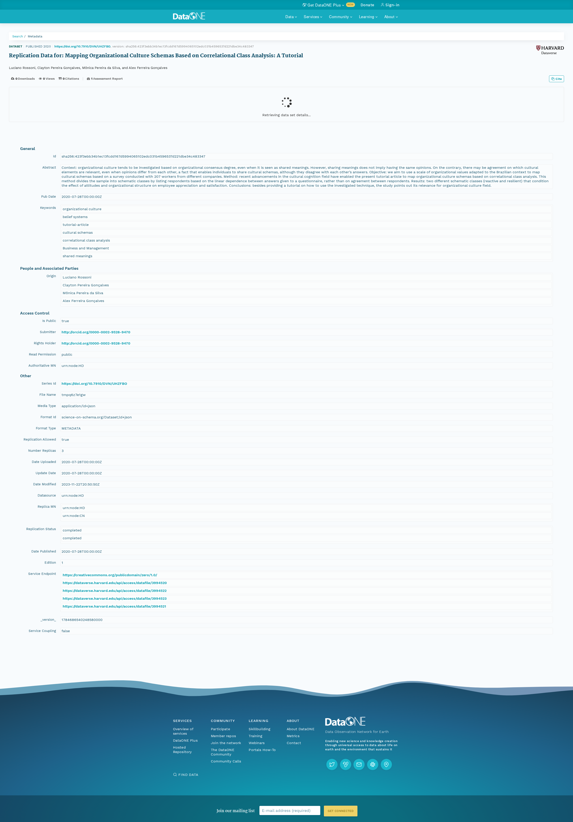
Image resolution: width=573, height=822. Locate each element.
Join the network (226, 743)
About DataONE (300, 729)
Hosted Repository (182, 749)
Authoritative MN (42, 366)
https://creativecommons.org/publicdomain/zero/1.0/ (110, 575)
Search (17, 36)
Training (255, 736)
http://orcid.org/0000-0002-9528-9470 (96, 332)
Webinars (257, 743)
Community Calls (226, 761)
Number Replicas (42, 451)
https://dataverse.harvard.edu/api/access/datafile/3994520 (115, 583)
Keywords (48, 208)
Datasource (47, 495)
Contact (294, 743)
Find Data (188, 775)
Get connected (341, 811)
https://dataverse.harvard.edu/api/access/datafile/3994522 (115, 591)
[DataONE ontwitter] (332, 764)
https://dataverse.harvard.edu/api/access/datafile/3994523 (115, 598)
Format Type (46, 428)
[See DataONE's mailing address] (386, 764)
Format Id (48, 417)
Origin (51, 276)
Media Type (47, 406)
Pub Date (48, 197)
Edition (50, 563)
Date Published (43, 551)
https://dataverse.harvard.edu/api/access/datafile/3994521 (114, 606)
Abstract (49, 167)
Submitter (48, 332)
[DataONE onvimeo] (345, 764)
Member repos (223, 736)
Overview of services (183, 731)
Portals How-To (262, 750)
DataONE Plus (185, 740)
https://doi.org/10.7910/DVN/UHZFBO (82, 46)
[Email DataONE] (359, 764)
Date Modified (44, 484)
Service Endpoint (42, 574)
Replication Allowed (40, 439)
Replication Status (41, 529)
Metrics (293, 736)
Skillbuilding (259, 729)
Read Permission (42, 354)
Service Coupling (42, 631)
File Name (47, 395)
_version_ (48, 620)
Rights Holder (45, 343)
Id (54, 156)
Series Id (49, 383)
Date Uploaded (44, 462)
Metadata (35, 36)
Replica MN (47, 507)
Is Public (49, 321)
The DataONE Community (222, 752)
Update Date (46, 473)
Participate (220, 729)
